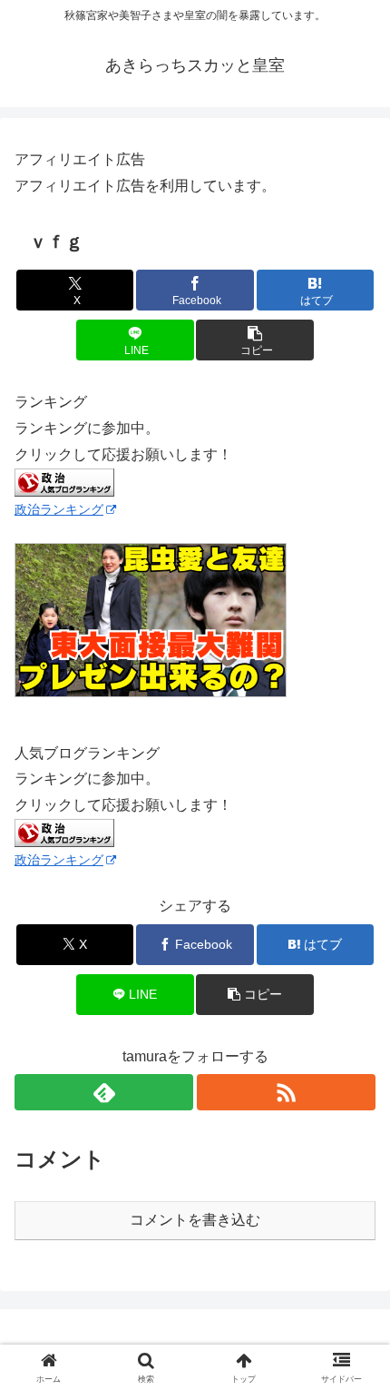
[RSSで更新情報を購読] (286, 1092)
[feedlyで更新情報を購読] (104, 1092)
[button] (254, 340)
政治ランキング (59, 509)
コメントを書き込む (195, 1219)
